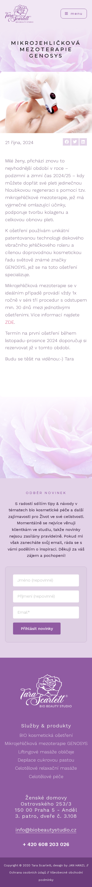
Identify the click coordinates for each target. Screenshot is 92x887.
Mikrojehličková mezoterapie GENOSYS (46, 743)
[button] (66, 142)
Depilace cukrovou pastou (46, 760)
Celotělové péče (46, 776)
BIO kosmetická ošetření (46, 735)
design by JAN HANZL (69, 865)
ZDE (9, 322)
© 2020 (24, 865)
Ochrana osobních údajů (27, 872)
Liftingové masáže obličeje (46, 751)
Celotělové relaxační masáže (46, 768)
